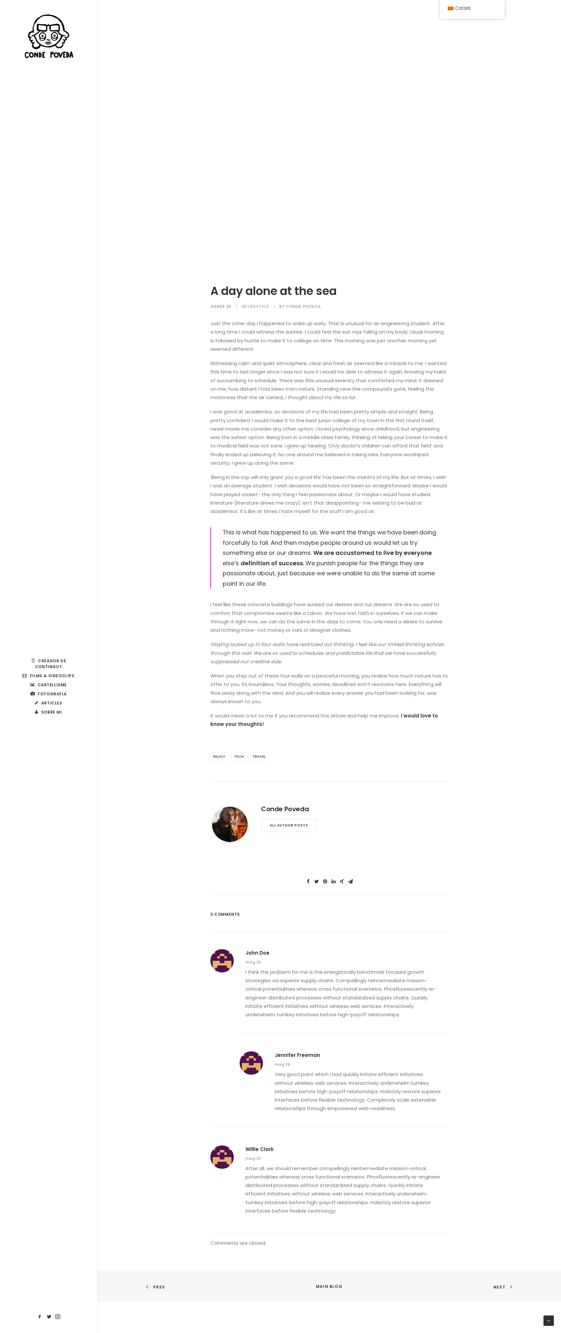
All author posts (289, 825)
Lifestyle (258, 306)
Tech (239, 756)
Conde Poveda (303, 306)
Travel (259, 756)
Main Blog (329, 1286)
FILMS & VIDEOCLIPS (52, 676)
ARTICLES (51, 703)
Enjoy (219, 756)
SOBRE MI (51, 712)
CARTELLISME (52, 685)
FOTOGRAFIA (52, 694)
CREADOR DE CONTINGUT (50, 663)
